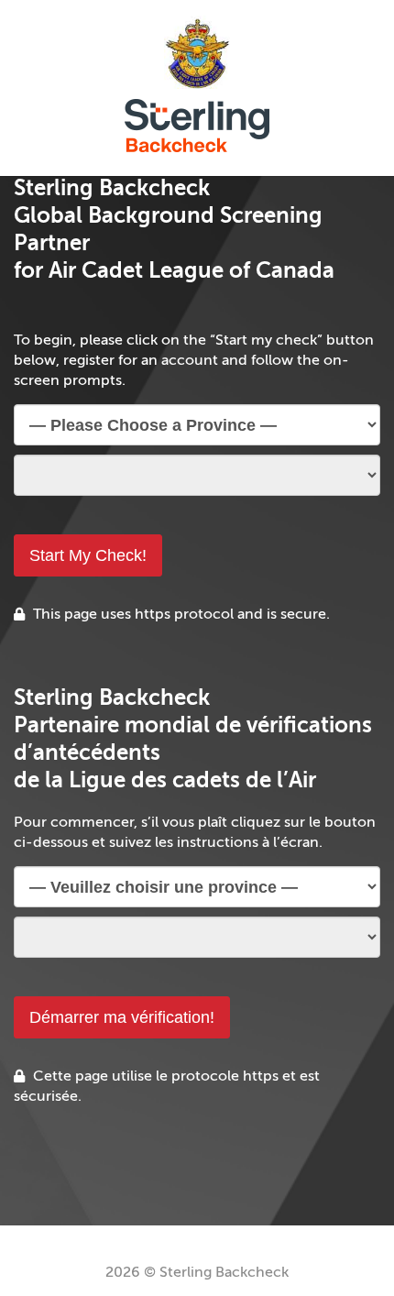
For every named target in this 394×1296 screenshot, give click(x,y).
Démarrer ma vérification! (121, 1017)
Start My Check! (88, 555)
